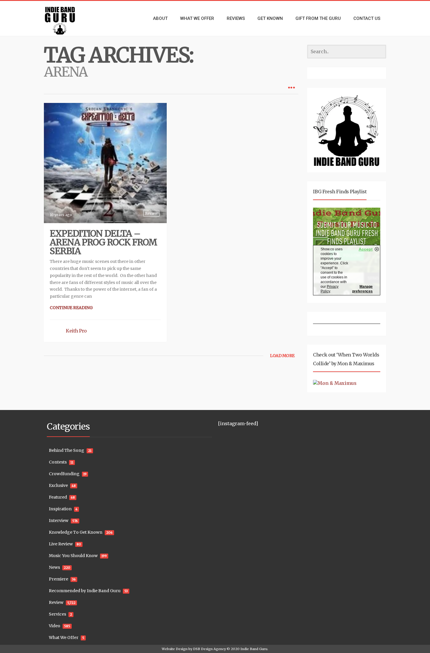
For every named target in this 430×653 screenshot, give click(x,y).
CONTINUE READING (71, 307)
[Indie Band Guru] (69, 18)
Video (54, 625)
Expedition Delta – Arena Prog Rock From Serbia (103, 242)
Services (57, 614)
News (54, 567)
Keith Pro (76, 331)
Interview (58, 520)
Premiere (58, 579)
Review (151, 213)
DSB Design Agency (209, 649)
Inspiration (60, 508)
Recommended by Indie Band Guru (85, 590)
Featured (58, 497)
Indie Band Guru (253, 649)
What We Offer (63, 637)
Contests (58, 462)
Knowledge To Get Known (75, 532)
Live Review (61, 544)
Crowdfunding (64, 473)
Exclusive (58, 485)
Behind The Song (66, 450)
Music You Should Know (73, 555)
